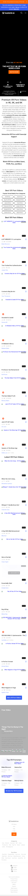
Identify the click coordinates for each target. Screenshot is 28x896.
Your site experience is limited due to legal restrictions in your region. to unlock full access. (14, 7)
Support (14, 886)
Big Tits (14, 845)
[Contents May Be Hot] (14, 281)
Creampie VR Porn (20, 199)
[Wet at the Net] (14, 547)
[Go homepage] (8, 12)
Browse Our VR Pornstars (14, 791)
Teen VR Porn (20, 203)
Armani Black (5, 666)
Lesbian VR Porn (19, 206)
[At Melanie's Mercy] (14, 333)
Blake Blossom (6, 244)
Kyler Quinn (8, 858)
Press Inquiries (14, 890)
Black (18, 845)
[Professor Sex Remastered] (14, 359)
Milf (17, 843)
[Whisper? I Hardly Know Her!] (14, 494)
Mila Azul (4, 535)
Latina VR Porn (8, 203)
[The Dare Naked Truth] (14, 385)
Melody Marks (5, 400)
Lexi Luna (17, 854)
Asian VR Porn (20, 209)
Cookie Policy (14, 880)
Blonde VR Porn (7, 212)
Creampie (12, 843)
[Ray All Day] (14, 599)
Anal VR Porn (20, 196)
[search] (21, 13)
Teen (10, 845)
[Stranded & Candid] (14, 307)
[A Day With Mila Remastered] (14, 521)
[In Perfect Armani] (14, 651)
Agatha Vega (5, 692)
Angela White (11, 854)
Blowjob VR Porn (7, 209)
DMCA (14, 884)
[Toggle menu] (25, 13)
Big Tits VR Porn (7, 199)
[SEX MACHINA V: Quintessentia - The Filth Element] (14, 625)
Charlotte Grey (5, 509)
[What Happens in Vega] (14, 677)
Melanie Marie (5, 348)
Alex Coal (10, 856)
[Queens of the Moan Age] (14, 438)
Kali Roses (4, 374)
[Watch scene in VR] (14, 719)
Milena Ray (4, 614)
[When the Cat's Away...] (14, 468)
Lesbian (23, 845)
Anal (3, 843)
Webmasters (14, 888)
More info (16, 9)
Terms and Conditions (14, 877)
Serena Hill (4, 322)
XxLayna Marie (8, 731)
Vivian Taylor (5, 562)
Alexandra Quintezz (7, 483)
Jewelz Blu (20, 858)
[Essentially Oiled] (14, 573)
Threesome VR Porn (7, 206)
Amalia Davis (5, 588)
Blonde (7, 843)
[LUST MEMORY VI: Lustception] (14, 229)
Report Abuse (14, 892)
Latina (3, 846)
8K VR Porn (7, 196)
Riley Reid (4, 856)
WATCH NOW (14, 72)
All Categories (9, 846)
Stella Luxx (4, 453)
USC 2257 (14, 882)
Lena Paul (14, 858)
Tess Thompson (6, 296)
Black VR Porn (20, 212)
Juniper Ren (5, 270)
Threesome (5, 845)
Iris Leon (4, 426)
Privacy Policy (14, 878)
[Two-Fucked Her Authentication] (14, 255)
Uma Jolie (23, 854)
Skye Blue (4, 854)
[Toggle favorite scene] (26, 239)
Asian (20, 843)
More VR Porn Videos (14, 697)
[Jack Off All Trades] (14, 411)
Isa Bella (4, 640)
